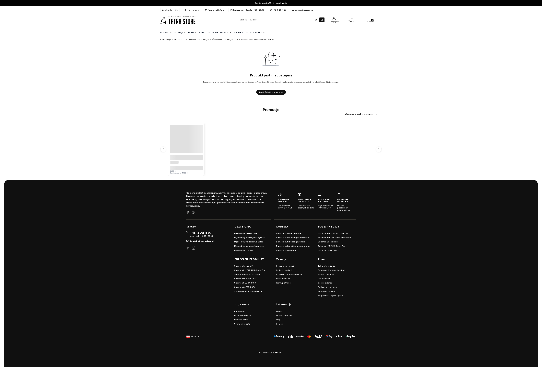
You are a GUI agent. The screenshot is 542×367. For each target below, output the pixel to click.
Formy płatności (283, 283)
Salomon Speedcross (328, 241)
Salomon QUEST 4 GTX (244, 287)
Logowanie (239, 311)
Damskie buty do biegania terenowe (293, 246)
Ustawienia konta (242, 324)
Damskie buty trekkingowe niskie (291, 241)
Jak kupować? (325, 278)
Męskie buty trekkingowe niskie (248, 241)
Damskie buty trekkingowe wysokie (292, 237)
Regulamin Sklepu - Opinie (330, 295)
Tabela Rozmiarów (327, 266)
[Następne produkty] (379, 149)
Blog (278, 319)
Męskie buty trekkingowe (245, 233)
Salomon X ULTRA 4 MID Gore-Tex (249, 270)
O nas (279, 311)
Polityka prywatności (327, 287)
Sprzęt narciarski (193, 39)
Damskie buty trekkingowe (288, 233)
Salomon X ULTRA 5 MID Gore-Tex (333, 233)
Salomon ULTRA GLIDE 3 (328, 250)
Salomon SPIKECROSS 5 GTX (247, 274)
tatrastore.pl (165, 39)
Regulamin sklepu (326, 291)
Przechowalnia (241, 319)
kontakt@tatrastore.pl (202, 241)
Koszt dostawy (283, 278)
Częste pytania (325, 283)
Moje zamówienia (242, 315)
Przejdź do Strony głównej (271, 92)
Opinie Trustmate (284, 315)
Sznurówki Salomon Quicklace (248, 291)
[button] (321, 19)
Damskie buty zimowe (286, 250)
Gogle (205, 39)
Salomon (178, 39)
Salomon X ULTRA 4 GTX (245, 283)
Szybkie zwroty (283, 270)
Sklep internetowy (270, 352)
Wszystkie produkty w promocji (359, 114)
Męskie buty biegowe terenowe (249, 246)
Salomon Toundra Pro (244, 266)
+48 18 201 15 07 (200, 233)
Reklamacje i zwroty (285, 266)
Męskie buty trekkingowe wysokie (249, 237)
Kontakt (279, 324)
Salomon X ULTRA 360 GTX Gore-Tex (334, 237)
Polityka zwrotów (326, 274)
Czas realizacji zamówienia (289, 274)
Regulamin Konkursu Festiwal (331, 270)
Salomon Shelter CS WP (245, 278)
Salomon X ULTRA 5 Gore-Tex (331, 246)
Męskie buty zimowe (243, 250)
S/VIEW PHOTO (218, 39)
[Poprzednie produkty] (163, 149)
